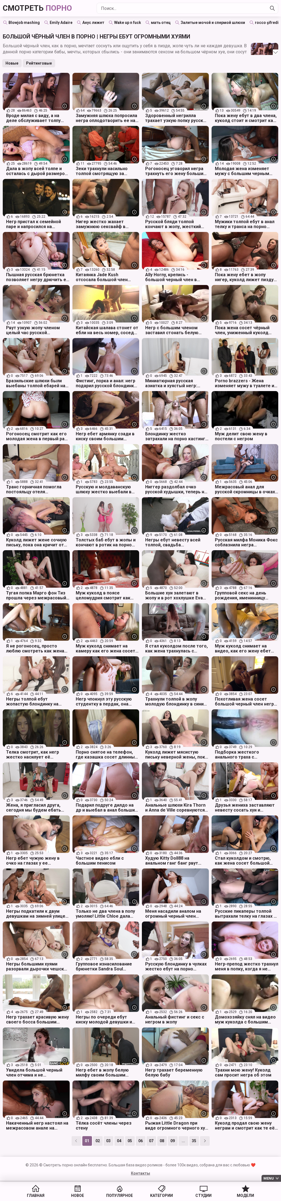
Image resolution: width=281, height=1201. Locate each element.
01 (87, 1141)
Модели (245, 1195)
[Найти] (272, 8)
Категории (161, 1195)
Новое (77, 1195)
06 (140, 1141)
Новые (11, 63)
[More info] (64, 106)
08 (162, 1141)
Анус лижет (93, 22)
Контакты (140, 1173)
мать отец (161, 22)
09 (172, 1141)
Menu (268, 1178)
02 (97, 1141)
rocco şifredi (267, 22)
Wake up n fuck (127, 22)
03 (108, 1141)
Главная (35, 1195)
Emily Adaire (61, 22)
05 (130, 1141)
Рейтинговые (39, 63)
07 (151, 1141)
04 (119, 1141)
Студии (203, 1195)
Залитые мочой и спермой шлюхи (213, 22)
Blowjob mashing (24, 22)
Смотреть (37, 8)
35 (194, 1141)
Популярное (119, 1195)
